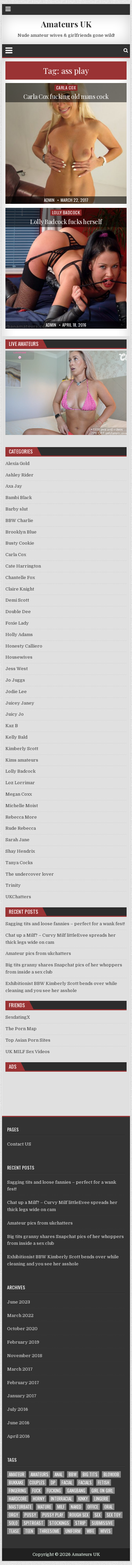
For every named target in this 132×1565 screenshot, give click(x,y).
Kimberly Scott (21, 748)
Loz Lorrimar (20, 782)
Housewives (18, 657)
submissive (102, 1523)
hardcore (18, 1498)
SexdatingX (17, 1017)
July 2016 (17, 1409)
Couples (37, 1482)
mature (44, 1507)
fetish (103, 1482)
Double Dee (18, 611)
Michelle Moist (21, 805)
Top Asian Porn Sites (27, 1040)
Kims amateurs (21, 760)
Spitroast (33, 1523)
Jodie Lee (16, 691)
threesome (49, 1531)
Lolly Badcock (66, 212)
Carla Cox (66, 87)
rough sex (78, 1515)
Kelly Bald (16, 737)
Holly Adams (19, 634)
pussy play (52, 1515)
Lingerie (101, 1498)
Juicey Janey (19, 703)
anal (58, 1474)
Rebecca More (21, 817)
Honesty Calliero (23, 646)
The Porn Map (21, 1028)
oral (108, 1507)
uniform (73, 1531)
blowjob (111, 1474)
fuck (36, 1490)
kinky (83, 1498)
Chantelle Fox (20, 577)
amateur (16, 1474)
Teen (29, 1531)
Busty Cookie (19, 543)
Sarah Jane (17, 839)
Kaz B (11, 725)
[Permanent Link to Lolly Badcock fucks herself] (66, 268)
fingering (17, 1490)
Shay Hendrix (20, 851)
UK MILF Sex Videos (27, 1051)
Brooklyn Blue (21, 531)
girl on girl (102, 1490)
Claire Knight (19, 589)
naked (76, 1507)
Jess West (16, 668)
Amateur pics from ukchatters (38, 953)
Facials (85, 1482)
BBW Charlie (19, 520)
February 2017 (23, 1382)
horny (39, 1498)
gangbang (76, 1490)
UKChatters (18, 896)
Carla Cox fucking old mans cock (66, 96)
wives (105, 1531)
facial (67, 1482)
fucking (54, 1490)
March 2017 (20, 1369)
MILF (61, 1507)
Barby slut (16, 509)
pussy (30, 1515)
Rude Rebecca (20, 828)
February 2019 (23, 1342)
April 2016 (18, 1436)
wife (90, 1531)
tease (14, 1531)
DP (53, 1482)
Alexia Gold (17, 463)
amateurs (39, 1474)
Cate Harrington (23, 566)
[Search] (126, 50)
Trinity (13, 885)
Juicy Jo (14, 714)
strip (80, 1523)
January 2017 (22, 1395)
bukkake (16, 1482)
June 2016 (18, 1422)
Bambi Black (18, 497)
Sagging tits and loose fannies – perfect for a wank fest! (65, 923)
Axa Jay (13, 486)
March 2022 (20, 1315)
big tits (90, 1474)
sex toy (114, 1515)
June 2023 (18, 1302)
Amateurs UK (66, 24)
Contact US (19, 1144)
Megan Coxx (18, 794)
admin (49, 200)
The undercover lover (29, 874)
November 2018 (24, 1355)
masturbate (20, 1507)
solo (13, 1523)
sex (97, 1515)
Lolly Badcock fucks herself (66, 222)
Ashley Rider (19, 474)
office (92, 1507)
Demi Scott (17, 600)
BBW (72, 1474)
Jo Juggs (15, 680)
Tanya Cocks (19, 862)
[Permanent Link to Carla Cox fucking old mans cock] (66, 143)
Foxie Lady (17, 623)
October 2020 (22, 1328)
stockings (59, 1523)
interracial (61, 1498)
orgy (13, 1515)
